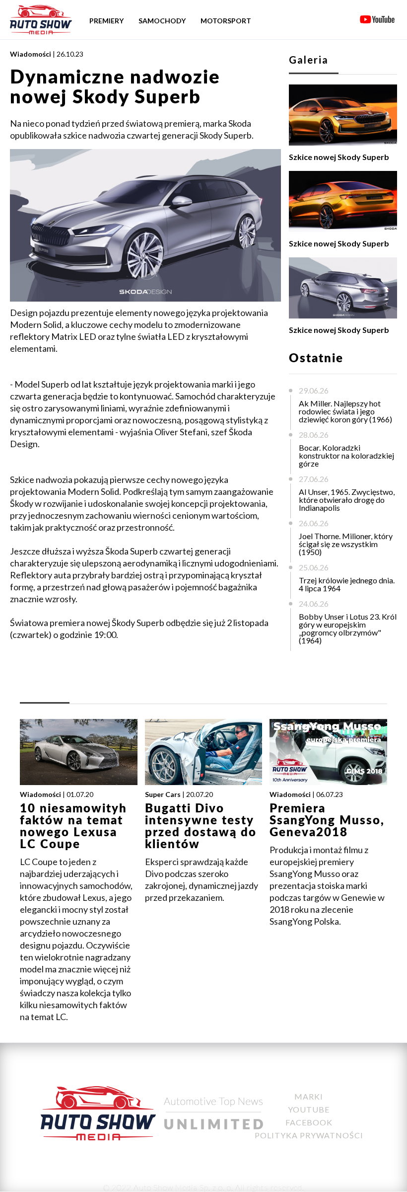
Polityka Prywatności (309, 1135)
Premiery (106, 20)
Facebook (309, 1122)
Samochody (162, 20)
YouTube (309, 1109)
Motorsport (226, 20)
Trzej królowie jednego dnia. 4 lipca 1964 (347, 584)
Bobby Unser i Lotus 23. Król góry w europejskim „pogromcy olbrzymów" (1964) (348, 628)
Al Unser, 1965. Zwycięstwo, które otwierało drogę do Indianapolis (347, 499)
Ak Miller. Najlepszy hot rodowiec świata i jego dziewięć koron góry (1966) (345, 411)
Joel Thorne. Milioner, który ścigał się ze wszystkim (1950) (346, 543)
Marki (308, 1096)
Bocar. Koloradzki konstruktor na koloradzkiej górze (346, 455)
